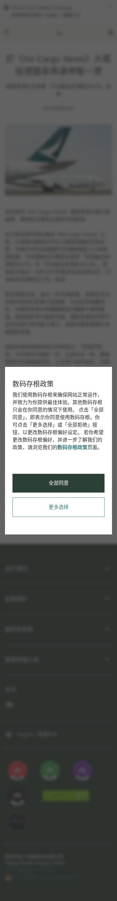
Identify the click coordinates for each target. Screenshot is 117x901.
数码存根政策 (72, 447)
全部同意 (59, 483)
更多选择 (59, 507)
